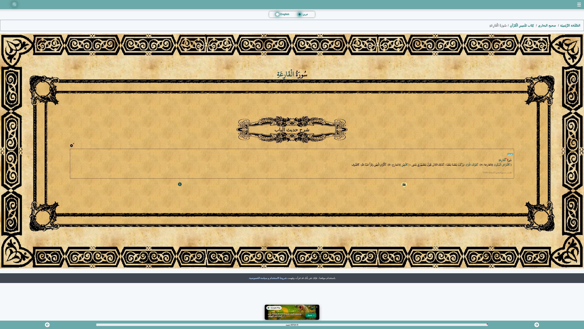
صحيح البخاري (547, 25)
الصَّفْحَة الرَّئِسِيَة (570, 25)
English (284, 14)
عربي (305, 14)
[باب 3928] (536, 325)
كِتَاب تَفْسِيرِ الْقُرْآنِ (522, 25)
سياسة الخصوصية (258, 278)
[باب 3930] (47, 325)
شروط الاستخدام (278, 278)
